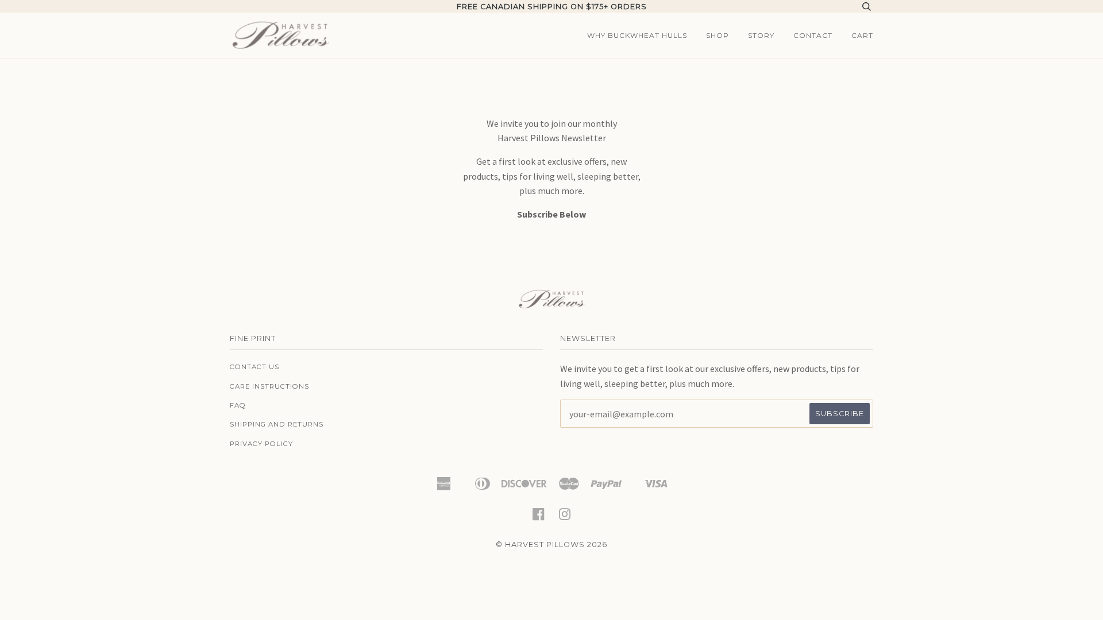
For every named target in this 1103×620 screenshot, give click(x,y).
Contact (812, 35)
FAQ (238, 405)
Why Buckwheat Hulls (637, 35)
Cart (862, 35)
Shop (717, 35)
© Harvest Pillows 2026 (551, 544)
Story (761, 35)
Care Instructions (269, 386)
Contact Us (254, 367)
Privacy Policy (261, 444)
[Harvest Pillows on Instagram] (565, 517)
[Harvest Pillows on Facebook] (538, 517)
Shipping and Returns (276, 424)
